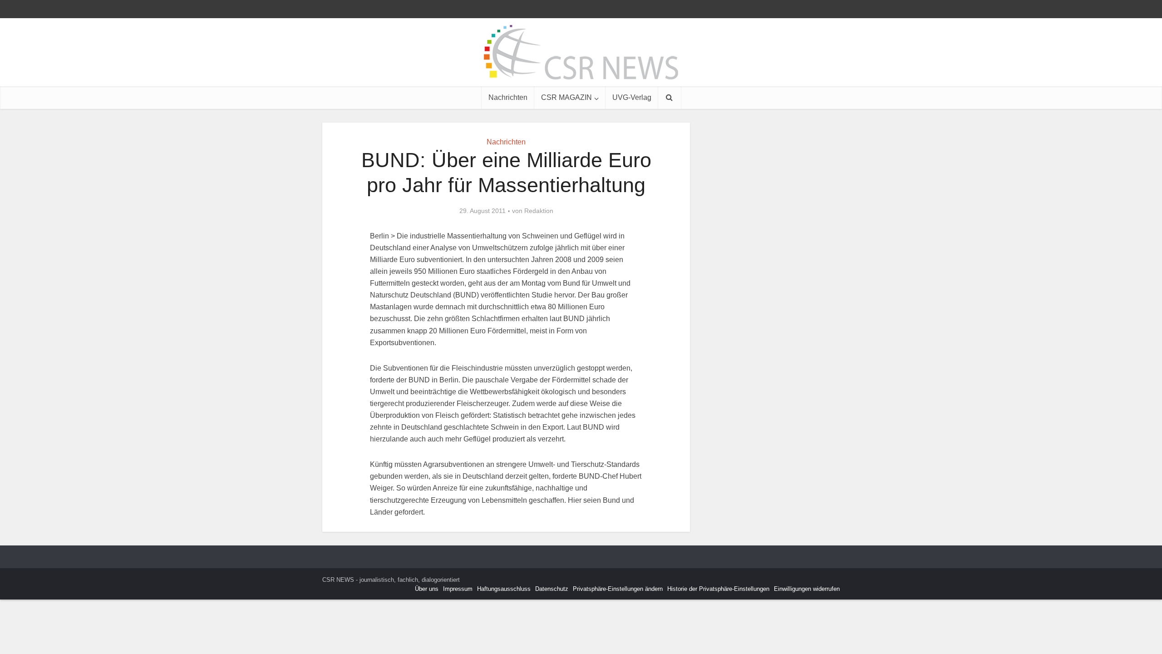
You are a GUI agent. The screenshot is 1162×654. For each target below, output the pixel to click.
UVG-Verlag (631, 97)
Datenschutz (551, 588)
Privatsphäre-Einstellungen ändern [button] (618, 588)
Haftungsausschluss (504, 588)
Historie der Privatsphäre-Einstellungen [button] (718, 588)
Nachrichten (507, 97)
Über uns (426, 588)
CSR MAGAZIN (566, 97)
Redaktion (538, 210)
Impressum (458, 588)
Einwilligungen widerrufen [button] (807, 588)
